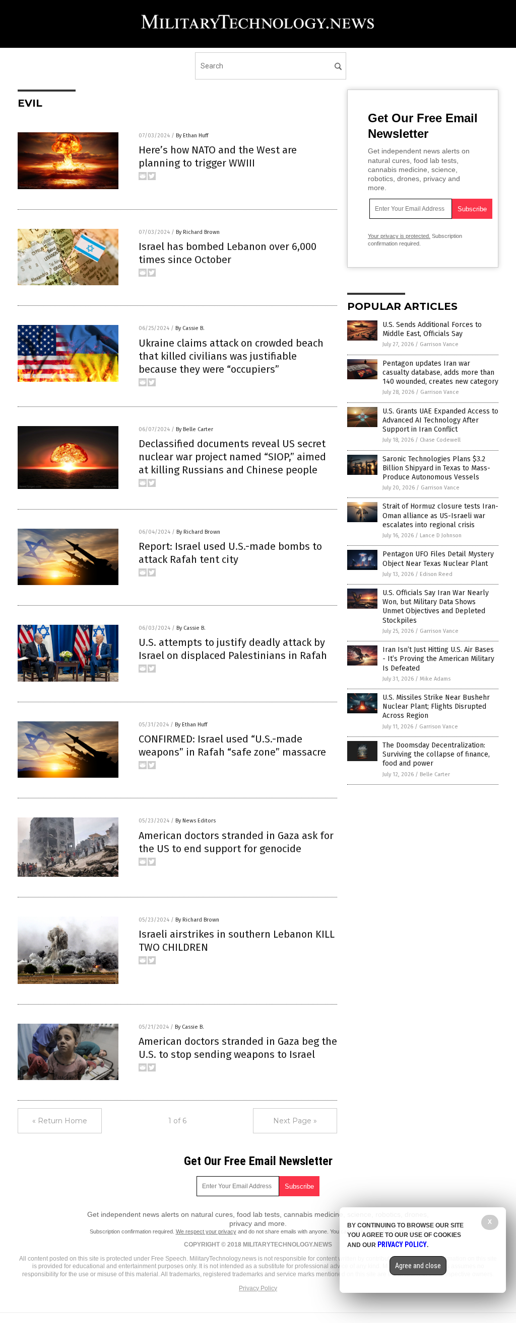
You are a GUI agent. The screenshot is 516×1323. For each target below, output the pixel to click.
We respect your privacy (206, 1231)
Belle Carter (435, 774)
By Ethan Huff (192, 135)
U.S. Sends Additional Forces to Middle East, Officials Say (432, 329)
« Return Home (59, 1120)
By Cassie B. (190, 328)
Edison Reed (436, 574)
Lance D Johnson (441, 535)
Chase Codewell (440, 440)
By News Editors (195, 820)
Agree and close (418, 1266)
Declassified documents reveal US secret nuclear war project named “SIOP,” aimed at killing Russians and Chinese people (232, 457)
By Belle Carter (194, 429)
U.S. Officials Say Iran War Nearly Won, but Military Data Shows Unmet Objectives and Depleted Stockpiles (435, 607)
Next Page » (295, 1120)
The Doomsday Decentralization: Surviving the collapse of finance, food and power (436, 754)
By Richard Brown (198, 232)
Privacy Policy (258, 1288)
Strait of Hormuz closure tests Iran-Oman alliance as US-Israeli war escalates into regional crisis (440, 515)
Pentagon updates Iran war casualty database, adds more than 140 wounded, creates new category (440, 372)
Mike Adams (435, 679)
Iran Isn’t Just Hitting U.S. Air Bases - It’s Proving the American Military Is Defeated (438, 658)
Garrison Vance (439, 344)
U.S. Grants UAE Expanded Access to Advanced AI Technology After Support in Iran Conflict (440, 420)
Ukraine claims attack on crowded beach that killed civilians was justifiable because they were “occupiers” (231, 356)
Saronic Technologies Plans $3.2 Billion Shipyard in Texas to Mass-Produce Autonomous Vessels (436, 468)
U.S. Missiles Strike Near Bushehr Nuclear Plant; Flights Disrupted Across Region (436, 706)
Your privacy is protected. (399, 236)
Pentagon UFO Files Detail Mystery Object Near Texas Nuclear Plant (438, 558)
